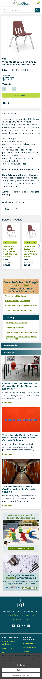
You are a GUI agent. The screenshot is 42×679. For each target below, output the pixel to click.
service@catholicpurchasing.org (21, 615)
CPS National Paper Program (17, 301)
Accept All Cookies (21, 675)
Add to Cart (10, 242)
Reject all (21, 670)
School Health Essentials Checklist (20, 310)
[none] (21, 36)
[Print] (9, 103)
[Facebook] (28, 626)
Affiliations (28, 643)
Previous (3, 246)
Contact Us (7, 648)
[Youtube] (23, 626)
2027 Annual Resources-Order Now (21, 332)
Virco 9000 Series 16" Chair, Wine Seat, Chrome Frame (30, 251)
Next (39, 246)
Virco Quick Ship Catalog (16, 296)
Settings (21, 665)
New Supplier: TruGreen (16, 323)
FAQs (4, 652)
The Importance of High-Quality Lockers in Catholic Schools (18, 489)
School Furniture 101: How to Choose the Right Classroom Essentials (20, 386)
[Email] (4, 103)
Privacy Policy (29, 647)
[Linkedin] (13, 626)
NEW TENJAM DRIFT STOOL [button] (21, 548)
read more (7, 402)
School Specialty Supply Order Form (21, 305)
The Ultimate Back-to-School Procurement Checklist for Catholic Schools (20, 438)
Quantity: (6, 84)
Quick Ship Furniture (15, 328)
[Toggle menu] (3, 3)
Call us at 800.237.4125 (21, 619)
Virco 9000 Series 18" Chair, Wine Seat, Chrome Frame (10, 251)
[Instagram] (18, 626)
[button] (21, 573)
